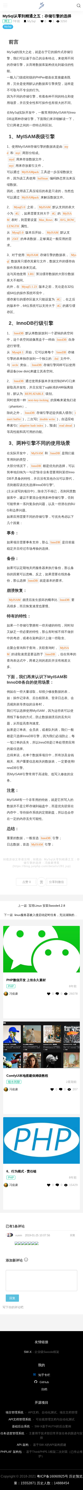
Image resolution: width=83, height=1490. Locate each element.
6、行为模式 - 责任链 (21, 1171)
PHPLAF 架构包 (11, 1451)
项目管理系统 (14, 1412)
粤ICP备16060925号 (52, 1476)
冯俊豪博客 (52, 862)
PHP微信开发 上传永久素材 (26, 980)
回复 (72, 1235)
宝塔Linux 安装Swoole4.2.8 (47, 905)
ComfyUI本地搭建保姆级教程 (27, 1075)
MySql (31, 21)
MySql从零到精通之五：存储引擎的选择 (37, 16)
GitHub (44, 1382)
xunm (18, 1235)
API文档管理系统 (20, 1419)
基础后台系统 (21, 1426)
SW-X (27, 1352)
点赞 (26, 882)
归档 (44, 1389)
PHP (11, 986)
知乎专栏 (43, 1375)
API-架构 (23, 1444)
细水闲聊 (14, 1082)
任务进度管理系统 (12, 1433)
